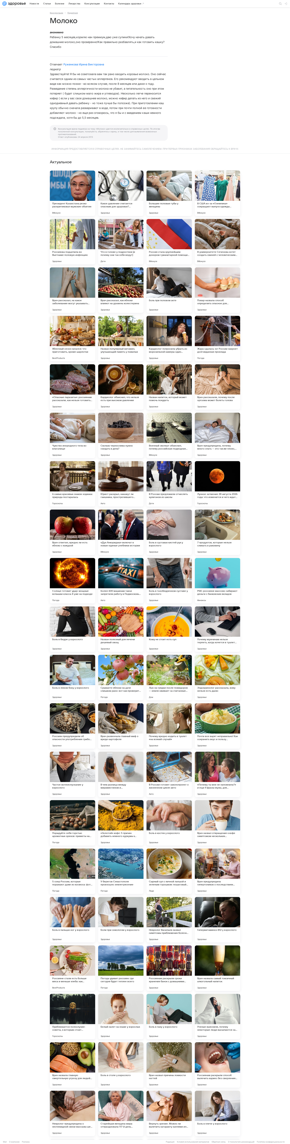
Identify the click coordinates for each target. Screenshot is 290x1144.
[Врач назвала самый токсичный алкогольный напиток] (217, 968)
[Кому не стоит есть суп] (169, 629)
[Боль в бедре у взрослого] (72, 629)
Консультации (56, 13)
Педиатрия (72, 13)
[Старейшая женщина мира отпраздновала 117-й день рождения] (120, 1113)
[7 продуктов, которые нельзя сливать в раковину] (217, 532)
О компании (14, 1142)
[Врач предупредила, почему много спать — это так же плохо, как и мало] (217, 435)
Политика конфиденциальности (271, 1142)
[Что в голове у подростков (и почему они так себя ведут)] (120, 241)
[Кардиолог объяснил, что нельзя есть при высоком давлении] (120, 387)
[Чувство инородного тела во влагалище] (72, 435)
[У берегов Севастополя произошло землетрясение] (120, 871)
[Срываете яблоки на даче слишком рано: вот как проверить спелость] (120, 677)
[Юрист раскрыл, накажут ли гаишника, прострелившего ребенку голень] (120, 484)
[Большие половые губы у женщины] (169, 193)
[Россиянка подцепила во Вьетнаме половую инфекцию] (72, 241)
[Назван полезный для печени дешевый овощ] (120, 629)
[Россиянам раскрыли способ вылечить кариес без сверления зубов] (217, 1065)
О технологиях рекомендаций (241, 1142)
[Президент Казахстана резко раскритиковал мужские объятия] (72, 193)
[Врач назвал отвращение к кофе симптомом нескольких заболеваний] (217, 823)
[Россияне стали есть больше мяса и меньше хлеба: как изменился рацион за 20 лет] (72, 968)
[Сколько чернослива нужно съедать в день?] (120, 435)
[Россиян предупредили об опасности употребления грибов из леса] (72, 726)
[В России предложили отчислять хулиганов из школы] (169, 484)
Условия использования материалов (193, 1142)
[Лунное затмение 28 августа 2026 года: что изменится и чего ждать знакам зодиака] (217, 484)
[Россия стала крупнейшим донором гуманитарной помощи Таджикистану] (169, 241)
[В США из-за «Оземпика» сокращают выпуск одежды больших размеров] (217, 193)
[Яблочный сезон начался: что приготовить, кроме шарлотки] (72, 338)
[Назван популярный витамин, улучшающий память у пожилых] (120, 338)
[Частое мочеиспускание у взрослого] (72, 774)
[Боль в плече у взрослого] (217, 1113)
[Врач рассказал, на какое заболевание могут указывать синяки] (72, 290)
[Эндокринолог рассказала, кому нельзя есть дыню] (217, 677)
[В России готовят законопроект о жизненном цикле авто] (169, 774)
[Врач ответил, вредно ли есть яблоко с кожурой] (72, 532)
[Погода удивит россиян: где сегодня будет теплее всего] (120, 968)
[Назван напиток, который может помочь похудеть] (169, 387)
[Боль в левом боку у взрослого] (72, 677)
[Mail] (4, 3)
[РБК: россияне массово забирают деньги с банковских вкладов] (217, 580)
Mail (5, 1142)
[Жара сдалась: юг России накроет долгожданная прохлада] (217, 338)
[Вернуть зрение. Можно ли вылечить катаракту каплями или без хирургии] (169, 1113)
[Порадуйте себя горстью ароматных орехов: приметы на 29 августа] (72, 823)
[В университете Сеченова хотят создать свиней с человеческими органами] (217, 241)
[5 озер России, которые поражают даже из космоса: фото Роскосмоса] (72, 871)
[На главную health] (16, 3)
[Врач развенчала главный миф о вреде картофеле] (120, 726)
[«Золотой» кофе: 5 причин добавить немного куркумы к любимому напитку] (120, 823)
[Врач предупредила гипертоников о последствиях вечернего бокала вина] (217, 871)
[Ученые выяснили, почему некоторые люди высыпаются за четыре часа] (217, 1016)
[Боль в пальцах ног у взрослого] (72, 919)
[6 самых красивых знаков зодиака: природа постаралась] (72, 484)
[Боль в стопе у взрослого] (120, 1065)
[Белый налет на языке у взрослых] (120, 1016)
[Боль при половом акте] (169, 290)
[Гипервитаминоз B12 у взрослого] (217, 919)
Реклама (26, 1142)
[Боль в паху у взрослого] (169, 1016)
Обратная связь (219, 1142)
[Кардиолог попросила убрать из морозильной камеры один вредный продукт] (169, 338)
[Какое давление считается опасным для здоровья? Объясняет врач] (120, 193)
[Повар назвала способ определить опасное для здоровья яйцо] (217, 290)
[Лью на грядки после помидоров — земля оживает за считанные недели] (169, 677)
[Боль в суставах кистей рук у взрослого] (169, 532)
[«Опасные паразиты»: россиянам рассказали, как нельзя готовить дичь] (72, 387)
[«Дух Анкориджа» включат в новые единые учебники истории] (120, 532)
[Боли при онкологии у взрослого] (120, 919)
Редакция (170, 1142)
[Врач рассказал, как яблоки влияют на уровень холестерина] (120, 290)
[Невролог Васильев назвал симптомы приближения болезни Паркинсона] (169, 919)
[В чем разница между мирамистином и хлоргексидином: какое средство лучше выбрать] (120, 774)
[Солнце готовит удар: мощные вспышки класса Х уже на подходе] (72, 580)
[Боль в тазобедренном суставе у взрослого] (169, 580)
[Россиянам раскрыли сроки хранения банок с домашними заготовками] (169, 968)
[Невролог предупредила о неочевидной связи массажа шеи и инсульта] (72, 1113)
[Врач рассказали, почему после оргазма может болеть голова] (217, 387)
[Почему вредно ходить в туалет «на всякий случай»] (169, 726)
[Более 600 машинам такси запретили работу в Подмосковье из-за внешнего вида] (120, 580)
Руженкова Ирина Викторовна (83, 64)
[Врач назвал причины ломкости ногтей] (169, 1065)
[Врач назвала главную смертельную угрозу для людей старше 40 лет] (72, 1065)
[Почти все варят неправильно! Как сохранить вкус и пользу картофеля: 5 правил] (217, 726)
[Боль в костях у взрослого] (169, 823)
